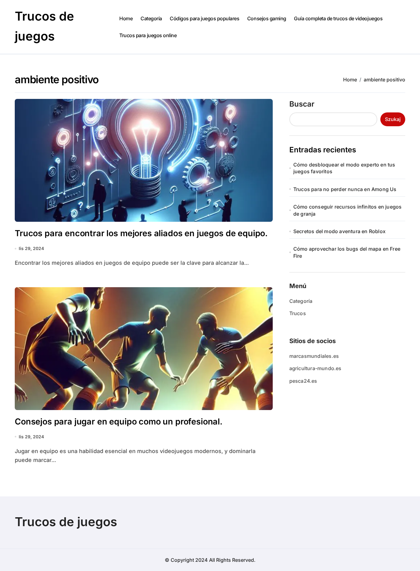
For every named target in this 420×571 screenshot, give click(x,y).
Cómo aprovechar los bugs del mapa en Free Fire (346, 252)
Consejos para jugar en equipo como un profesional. (119, 422)
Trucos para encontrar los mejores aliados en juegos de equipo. (141, 233)
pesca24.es (303, 381)
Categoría (151, 18)
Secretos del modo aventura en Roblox (339, 231)
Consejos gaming (266, 18)
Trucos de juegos (66, 521)
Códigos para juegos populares (204, 18)
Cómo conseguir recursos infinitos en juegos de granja (347, 210)
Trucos (297, 313)
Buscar (302, 104)
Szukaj (393, 119)
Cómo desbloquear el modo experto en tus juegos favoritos (344, 168)
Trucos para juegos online (147, 35)
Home (126, 18)
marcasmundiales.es (314, 356)
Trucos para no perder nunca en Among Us (345, 189)
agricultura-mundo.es (315, 368)
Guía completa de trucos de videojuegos (338, 18)
